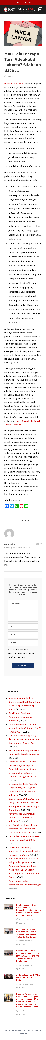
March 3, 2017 (13, 76)
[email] (18, 2)
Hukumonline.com (13, 83)
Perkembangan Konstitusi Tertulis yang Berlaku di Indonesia (22, 818)
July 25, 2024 (24, 1011)
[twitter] (25, 2)
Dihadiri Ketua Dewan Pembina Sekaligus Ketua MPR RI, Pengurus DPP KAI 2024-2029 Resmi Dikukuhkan (27, 956)
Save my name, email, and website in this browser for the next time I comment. (21, 653)
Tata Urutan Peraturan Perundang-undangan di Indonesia (21, 717)
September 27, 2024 (27, 919)
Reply (39, 544)
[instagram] (29, 2)
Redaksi (22, 923)
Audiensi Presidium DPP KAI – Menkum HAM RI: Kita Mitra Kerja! (29, 977)
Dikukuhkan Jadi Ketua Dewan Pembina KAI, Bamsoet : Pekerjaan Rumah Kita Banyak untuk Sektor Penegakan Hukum (28, 910)
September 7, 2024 (26, 984)
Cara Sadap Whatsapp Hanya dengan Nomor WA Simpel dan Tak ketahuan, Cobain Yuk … (24, 739)
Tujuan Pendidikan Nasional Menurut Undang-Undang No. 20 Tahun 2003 (25, 728)
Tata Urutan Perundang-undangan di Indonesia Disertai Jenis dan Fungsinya (24, 851)
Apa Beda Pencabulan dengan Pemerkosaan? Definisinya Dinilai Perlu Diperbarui (23, 829)
